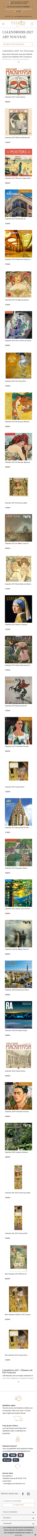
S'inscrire (18, 1505)
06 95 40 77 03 (9, 16)
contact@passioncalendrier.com (23, 16)
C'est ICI (18, 11)
